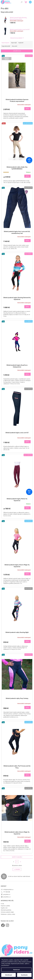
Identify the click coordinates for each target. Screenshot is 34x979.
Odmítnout (8, 975)
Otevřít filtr (17, 51)
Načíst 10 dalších (17, 857)
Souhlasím (24, 975)
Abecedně (14, 46)
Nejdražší (20, 42)
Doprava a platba (5, 905)
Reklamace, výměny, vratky (8, 914)
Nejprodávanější (6, 46)
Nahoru (17, 869)
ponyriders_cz (7, 897)
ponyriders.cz (6, 894)
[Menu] (30, 2)
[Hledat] (21, 2)
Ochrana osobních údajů (7, 912)
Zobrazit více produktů (16, 38)
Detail (27, 108)
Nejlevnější (14, 42)
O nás (2, 903)
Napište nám (4, 908)
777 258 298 (6, 892)
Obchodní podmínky (6, 910)
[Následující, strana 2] (17, 861)
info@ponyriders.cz (8, 889)
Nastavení (16, 969)
